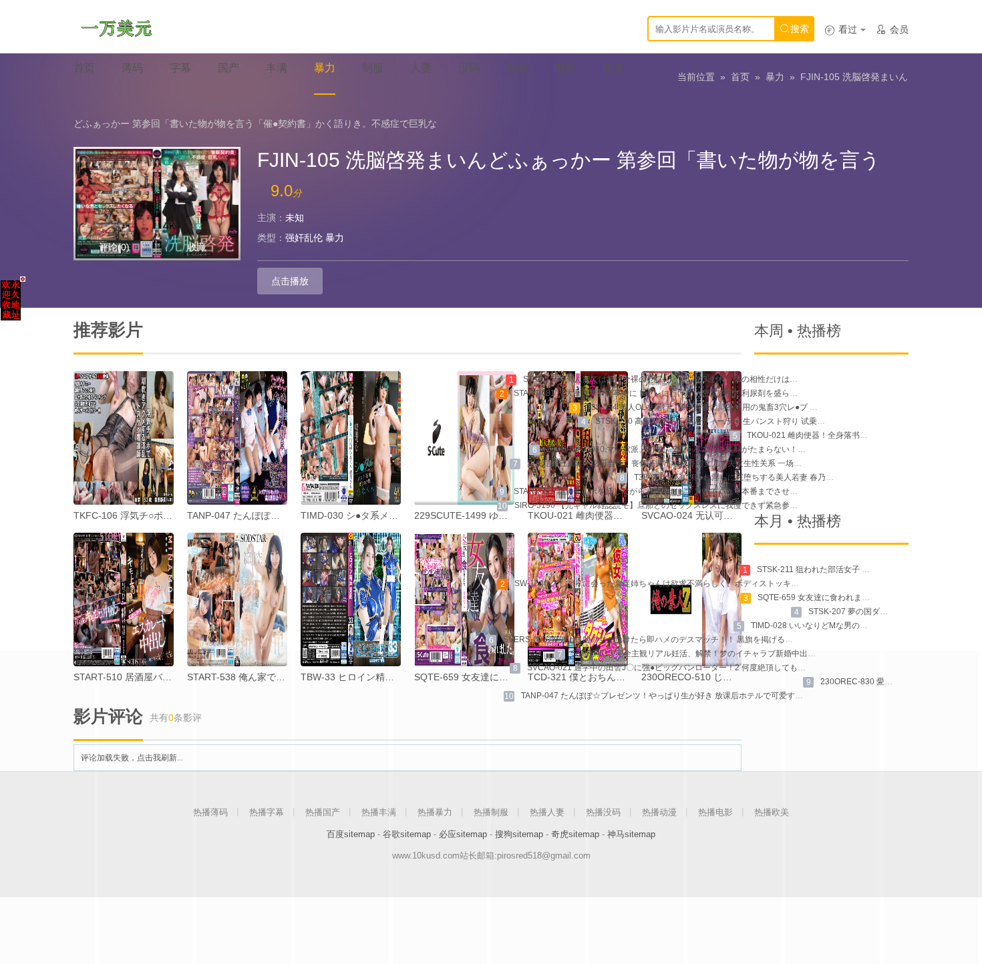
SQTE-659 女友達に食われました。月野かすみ (842, 597)
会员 (892, 29)
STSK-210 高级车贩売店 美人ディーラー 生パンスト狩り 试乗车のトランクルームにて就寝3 (760, 421)
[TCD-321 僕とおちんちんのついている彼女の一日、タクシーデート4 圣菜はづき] (578, 599)
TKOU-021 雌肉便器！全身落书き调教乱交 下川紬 (836, 435)
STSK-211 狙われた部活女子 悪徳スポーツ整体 (841, 569)
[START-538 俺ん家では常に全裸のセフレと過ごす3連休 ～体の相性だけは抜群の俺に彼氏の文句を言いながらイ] (237, 599)
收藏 (197, 247)
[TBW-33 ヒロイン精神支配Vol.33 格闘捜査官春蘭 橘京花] (351, 599)
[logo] (116, 26)
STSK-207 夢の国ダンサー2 (858, 611)
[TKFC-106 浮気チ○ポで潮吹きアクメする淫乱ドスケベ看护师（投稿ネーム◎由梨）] (123, 438)
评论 (114, 247)
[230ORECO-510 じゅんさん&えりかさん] (691, 599)
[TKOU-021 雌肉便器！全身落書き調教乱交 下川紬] (578, 438)
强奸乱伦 (304, 237)
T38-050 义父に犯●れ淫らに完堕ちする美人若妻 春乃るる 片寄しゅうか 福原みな (780, 477)
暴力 (775, 76)
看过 (840, 29)
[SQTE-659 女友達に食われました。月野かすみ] (464, 599)
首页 (740, 76)
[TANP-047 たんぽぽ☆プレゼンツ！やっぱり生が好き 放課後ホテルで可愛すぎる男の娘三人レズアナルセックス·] (237, 438)
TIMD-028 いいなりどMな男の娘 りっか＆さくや (838, 625)
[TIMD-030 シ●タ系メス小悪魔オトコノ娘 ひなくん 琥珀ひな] (351, 438)
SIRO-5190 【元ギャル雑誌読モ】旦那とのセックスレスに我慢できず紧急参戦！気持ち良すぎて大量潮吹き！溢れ (720, 505)
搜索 (794, 28)
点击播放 (290, 281)
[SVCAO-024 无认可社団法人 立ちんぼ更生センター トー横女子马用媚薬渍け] (691, 438)
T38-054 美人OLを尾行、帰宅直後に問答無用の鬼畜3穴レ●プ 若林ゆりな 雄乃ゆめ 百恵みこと (756, 407)
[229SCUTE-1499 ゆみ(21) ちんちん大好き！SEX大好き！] (464, 438)
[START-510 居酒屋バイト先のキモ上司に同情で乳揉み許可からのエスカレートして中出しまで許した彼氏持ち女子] (123, 599)
